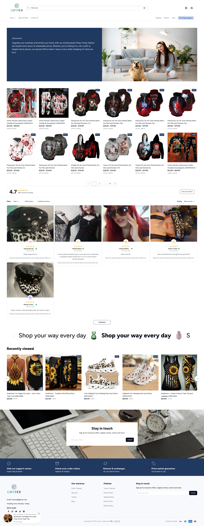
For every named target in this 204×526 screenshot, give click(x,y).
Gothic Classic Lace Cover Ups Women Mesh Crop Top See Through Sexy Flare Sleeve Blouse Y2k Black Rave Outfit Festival (78, 263)
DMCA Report (25, 521)
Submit (130, 440)
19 (110, 184)
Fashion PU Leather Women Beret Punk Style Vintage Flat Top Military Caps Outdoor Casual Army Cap (30, 258)
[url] (117, 521)
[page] (187, 18)
